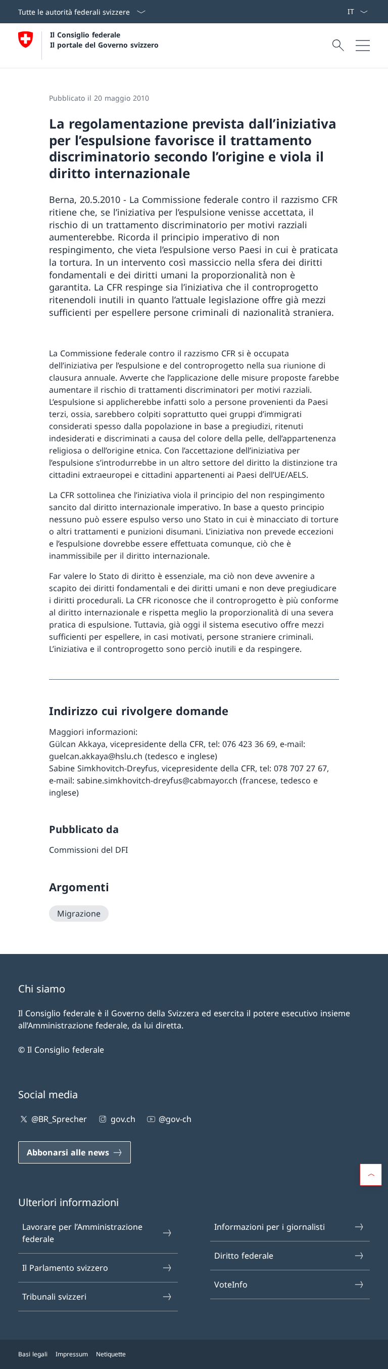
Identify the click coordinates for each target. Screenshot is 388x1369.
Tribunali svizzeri (54, 1296)
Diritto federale (243, 1255)
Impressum (72, 1354)
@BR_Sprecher (59, 1119)
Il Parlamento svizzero (65, 1267)
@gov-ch (175, 1119)
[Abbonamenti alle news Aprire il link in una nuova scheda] (343, 11)
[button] (371, 1175)
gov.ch (123, 1119)
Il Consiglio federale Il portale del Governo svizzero (104, 39)
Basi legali (32, 1354)
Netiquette (111, 1354)
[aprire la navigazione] (363, 45)
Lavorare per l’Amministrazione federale (82, 1232)
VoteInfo (231, 1284)
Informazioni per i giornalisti (269, 1226)
